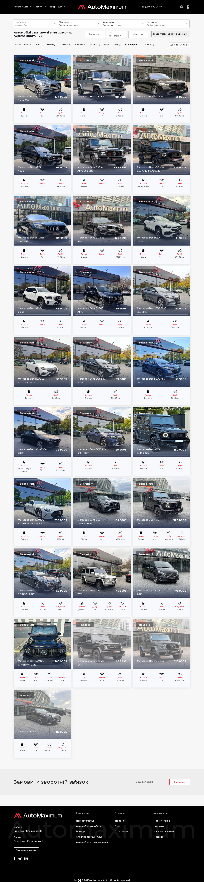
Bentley (52, 44)
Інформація (55, 6)
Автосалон (152, 22)
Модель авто (65, 22)
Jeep (117, 44)
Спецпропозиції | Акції (89, 837)
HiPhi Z (95, 44)
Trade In (119, 820)
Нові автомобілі (85, 820)
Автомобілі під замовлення (92, 842)
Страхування (122, 831)
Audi (39, 44)
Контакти (159, 826)
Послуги (38, 6)
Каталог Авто (21, 6)
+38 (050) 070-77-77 (151, 6)
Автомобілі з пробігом (89, 826)
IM (106, 44)
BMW (66, 44)
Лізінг (118, 826)
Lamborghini (133, 44)
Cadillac (80, 44)
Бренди (80, 831)
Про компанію (162, 820)
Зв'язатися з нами (26, 850)
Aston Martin (23, 44)
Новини (158, 837)
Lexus (149, 44)
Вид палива (108, 22)
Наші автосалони (164, 831)
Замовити (179, 782)
